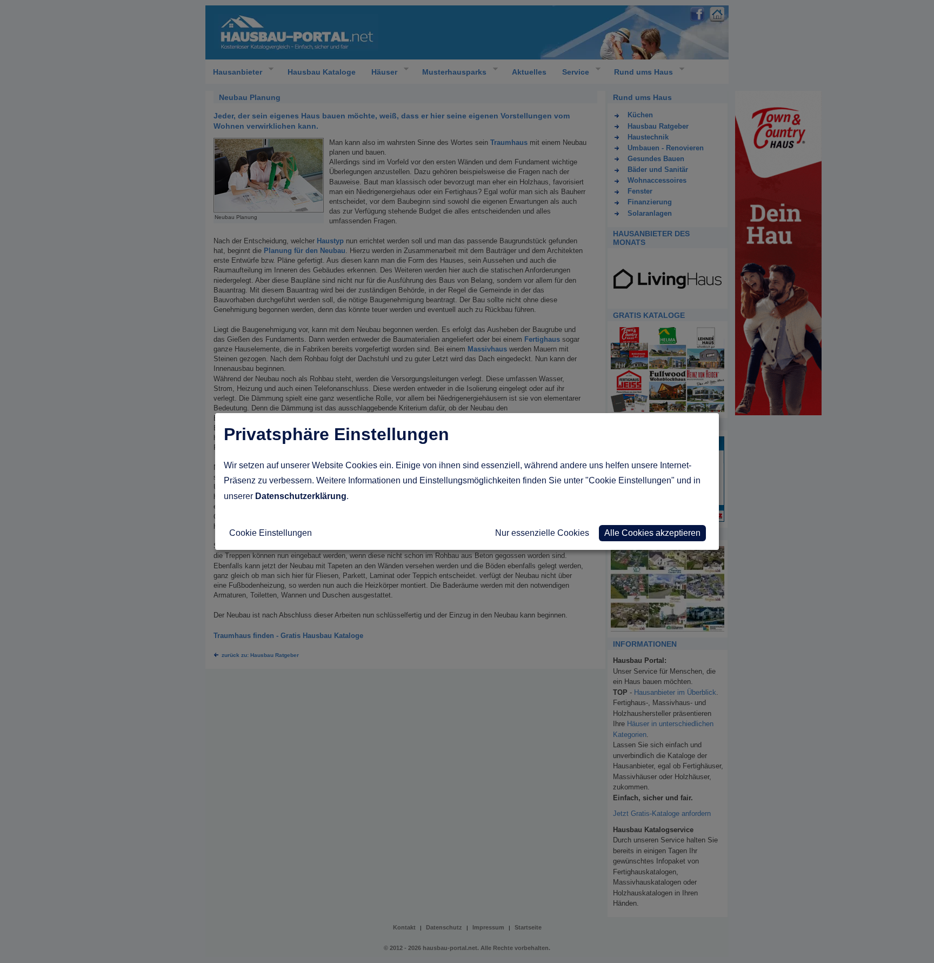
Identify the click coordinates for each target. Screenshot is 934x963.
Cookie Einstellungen (270, 532)
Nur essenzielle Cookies (542, 532)
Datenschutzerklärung (300, 496)
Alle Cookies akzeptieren (652, 532)
